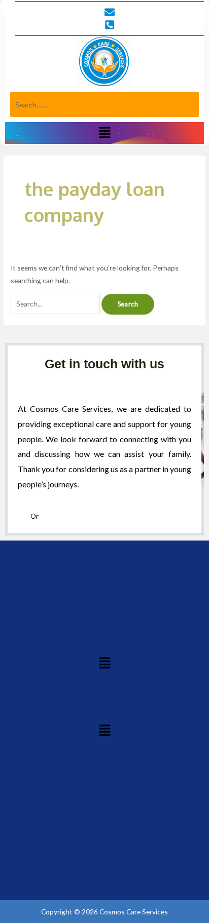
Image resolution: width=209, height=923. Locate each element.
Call (24, 516)
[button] (104, 133)
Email (48, 516)
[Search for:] (56, 303)
